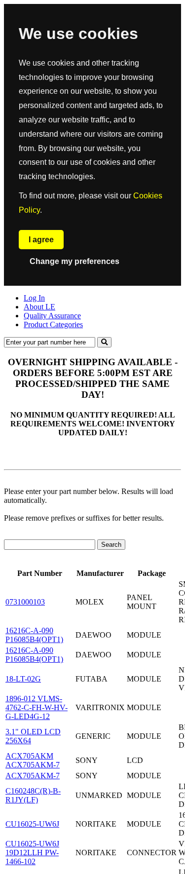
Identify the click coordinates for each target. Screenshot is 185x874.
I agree (41, 239)
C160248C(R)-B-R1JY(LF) (33, 795)
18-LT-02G (23, 679)
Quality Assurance (52, 315)
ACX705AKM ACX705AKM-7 (32, 760)
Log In (34, 298)
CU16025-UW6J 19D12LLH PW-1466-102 (32, 852)
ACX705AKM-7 (32, 775)
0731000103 (25, 602)
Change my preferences (74, 261)
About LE (39, 307)
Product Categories (53, 324)
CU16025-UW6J (32, 824)
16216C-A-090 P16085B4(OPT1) (34, 635)
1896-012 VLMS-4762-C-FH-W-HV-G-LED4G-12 (36, 707)
